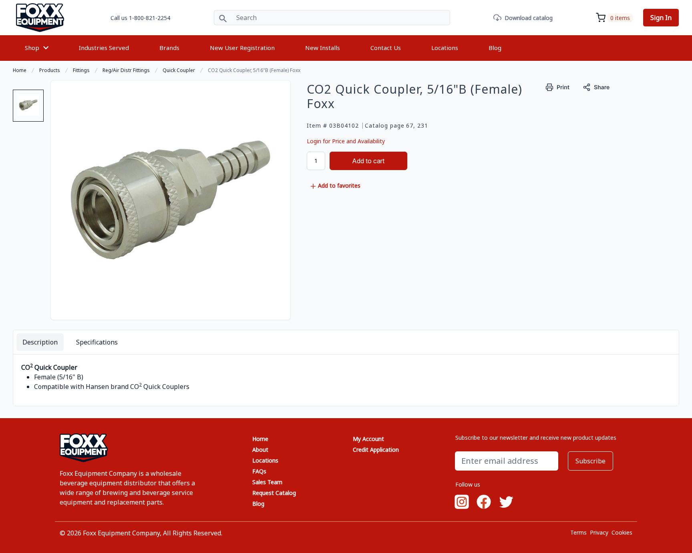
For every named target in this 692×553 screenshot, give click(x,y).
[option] (28, 109)
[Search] (223, 17)
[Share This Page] (596, 86)
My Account (368, 439)
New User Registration (242, 48)
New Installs (322, 48)
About (260, 449)
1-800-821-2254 (149, 18)
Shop (32, 48)
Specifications (97, 342)
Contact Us (385, 48)
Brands (169, 48)
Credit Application (376, 449)
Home (260, 439)
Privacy (599, 532)
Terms (578, 532)
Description (40, 342)
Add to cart (368, 161)
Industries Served (104, 48)
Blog (495, 48)
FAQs (259, 471)
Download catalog (529, 18)
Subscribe (590, 461)
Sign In (661, 17)
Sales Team (267, 482)
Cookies (622, 532)
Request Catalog (274, 493)
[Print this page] (557, 86)
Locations (444, 48)
